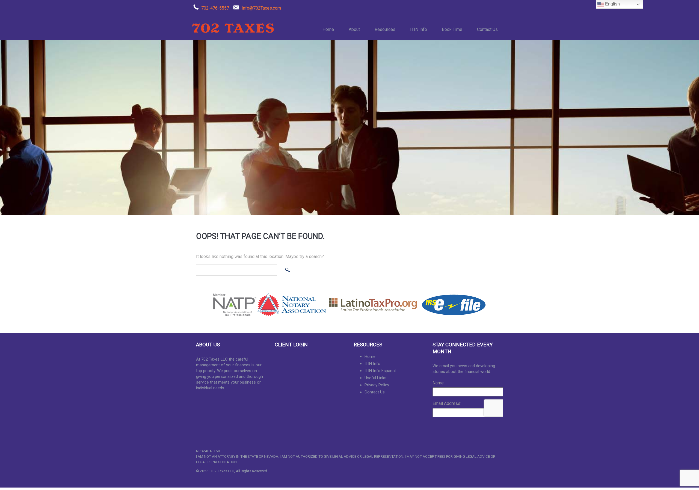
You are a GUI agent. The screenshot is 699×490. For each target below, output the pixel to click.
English (612, 4)
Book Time (452, 29)
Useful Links (375, 377)
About (354, 29)
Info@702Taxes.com (261, 8)
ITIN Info (418, 29)
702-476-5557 (215, 8)
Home (328, 29)
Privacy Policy (377, 384)
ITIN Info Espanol (380, 370)
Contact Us (487, 29)
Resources (385, 29)
